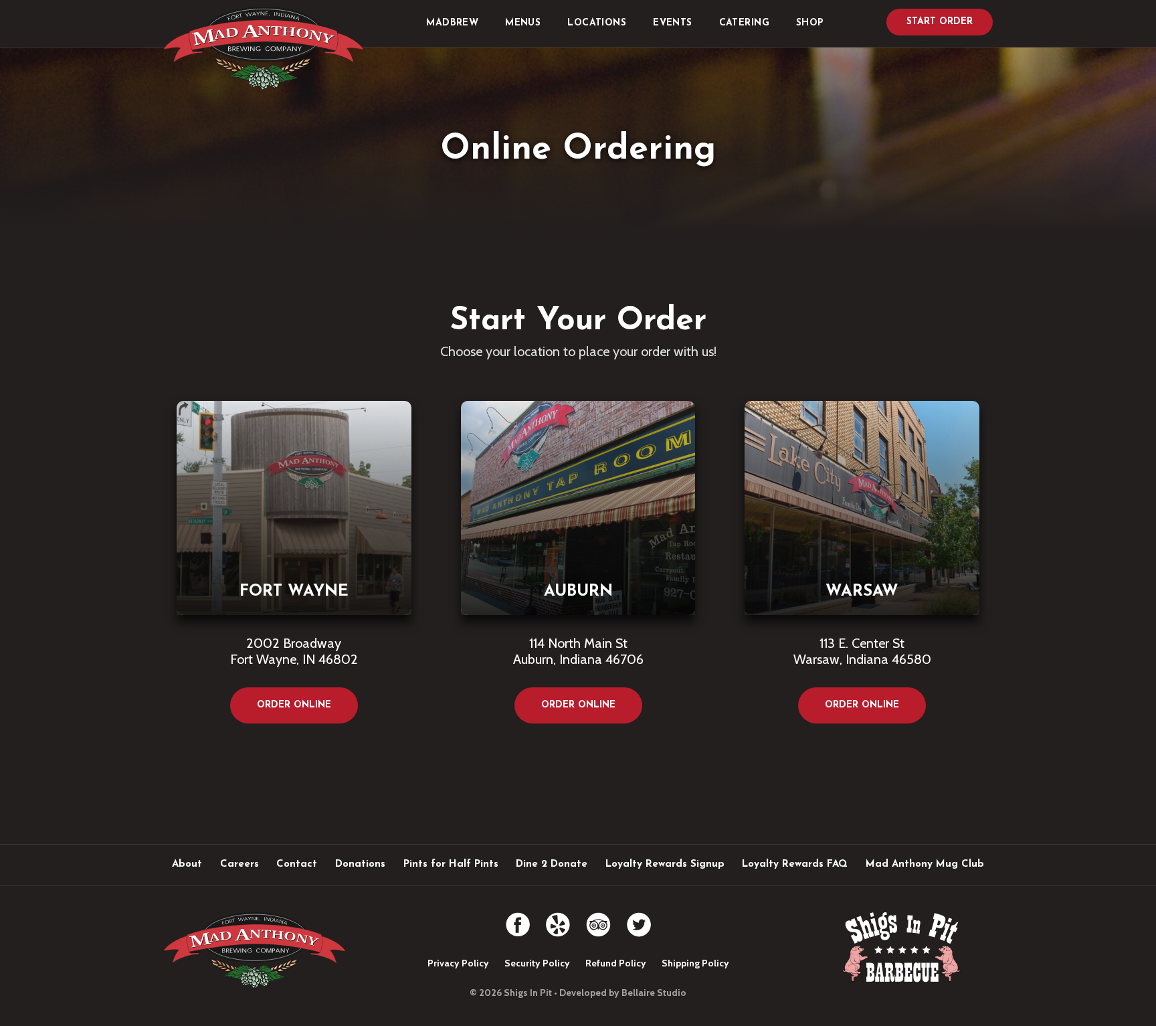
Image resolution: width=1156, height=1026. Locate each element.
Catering (744, 23)
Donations (360, 864)
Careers (239, 864)
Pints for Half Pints (450, 864)
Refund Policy (615, 963)
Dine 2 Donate (551, 864)
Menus (523, 23)
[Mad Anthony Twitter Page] (639, 918)
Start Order (939, 22)
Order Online (294, 705)
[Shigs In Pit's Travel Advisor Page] (598, 918)
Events (672, 23)
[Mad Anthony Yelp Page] (558, 918)
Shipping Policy (695, 963)
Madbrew (452, 23)
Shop (810, 23)
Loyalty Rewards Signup (665, 864)
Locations (596, 23)
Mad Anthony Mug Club (925, 864)
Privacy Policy (458, 963)
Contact (296, 864)
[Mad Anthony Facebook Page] (518, 918)
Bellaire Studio (653, 993)
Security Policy (537, 963)
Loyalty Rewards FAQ (795, 864)
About (187, 864)
